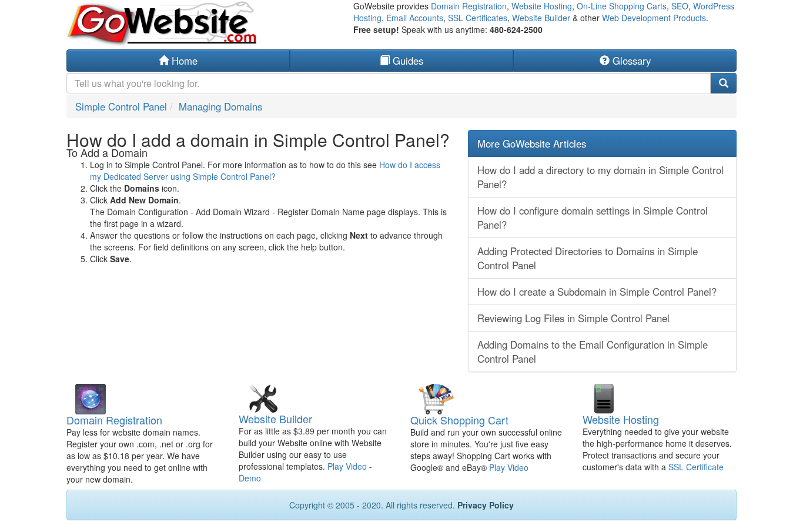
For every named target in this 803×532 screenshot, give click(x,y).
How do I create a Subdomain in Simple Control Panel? (597, 292)
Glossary (630, 60)
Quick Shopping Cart (459, 419)
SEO (679, 6)
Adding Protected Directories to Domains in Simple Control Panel (587, 258)
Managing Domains (220, 106)
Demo (250, 478)
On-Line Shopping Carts (622, 6)
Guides (406, 60)
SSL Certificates (477, 18)
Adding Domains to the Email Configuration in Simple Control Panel (592, 351)
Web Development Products (654, 18)
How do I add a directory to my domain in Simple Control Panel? (600, 177)
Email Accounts (414, 18)
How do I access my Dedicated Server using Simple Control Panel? (265, 170)
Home (183, 60)
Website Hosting (541, 6)
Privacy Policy (485, 505)
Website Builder (541, 18)
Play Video (347, 466)
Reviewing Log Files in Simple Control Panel (573, 318)
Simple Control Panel (121, 106)
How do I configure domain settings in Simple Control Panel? (592, 217)
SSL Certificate (696, 467)
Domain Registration (469, 6)
